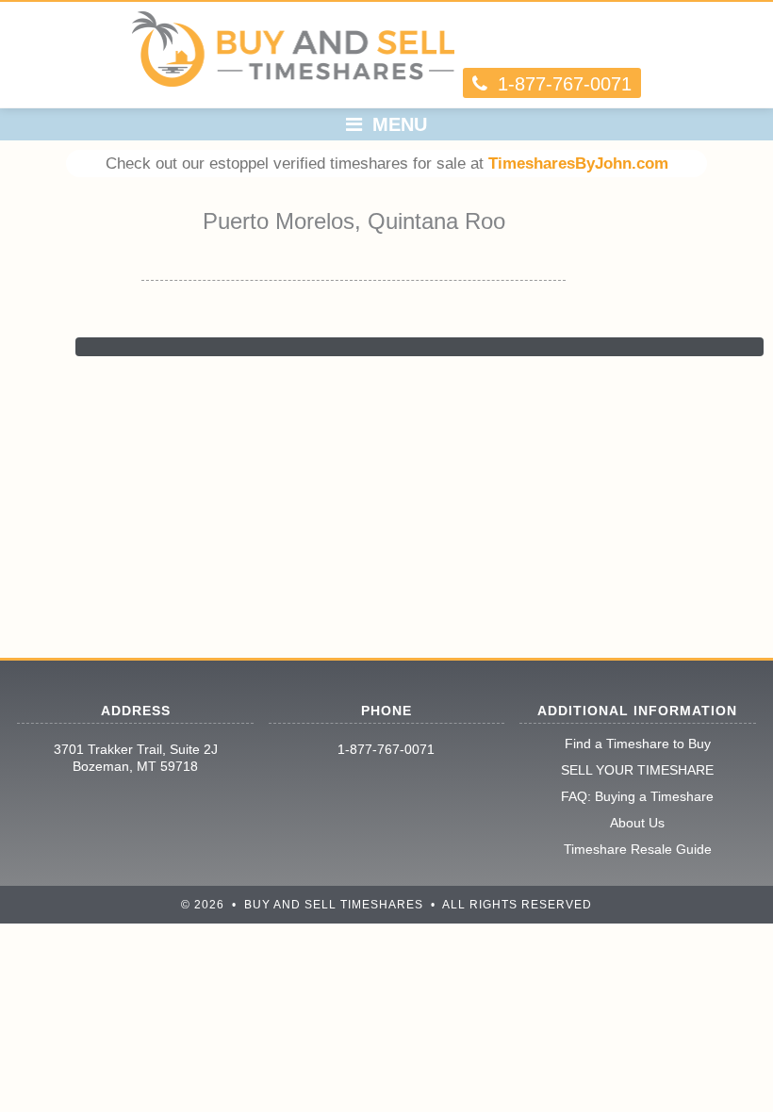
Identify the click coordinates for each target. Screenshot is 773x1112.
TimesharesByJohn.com (578, 163)
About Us (637, 822)
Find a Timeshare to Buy (638, 743)
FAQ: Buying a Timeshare (637, 796)
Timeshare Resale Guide (638, 849)
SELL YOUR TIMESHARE (637, 769)
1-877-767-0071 (386, 749)
